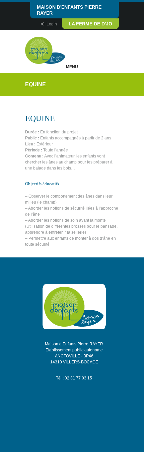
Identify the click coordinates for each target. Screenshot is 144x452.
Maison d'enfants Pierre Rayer (69, 10)
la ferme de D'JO (90, 23)
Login (52, 24)
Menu (72, 67)
